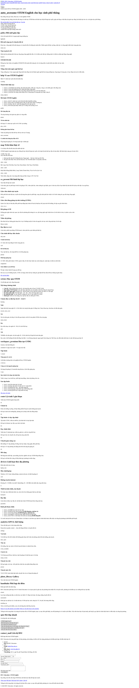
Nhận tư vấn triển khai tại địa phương (29, 608)
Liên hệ (25, 680)
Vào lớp (3, 4)
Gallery (21, 680)
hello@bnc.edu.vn (12, 646)
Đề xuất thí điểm (5, 22)
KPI (18, 680)
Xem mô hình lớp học (15, 22)
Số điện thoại (4, 663)
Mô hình (9, 680)
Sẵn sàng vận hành (5, 393)
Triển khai (13, 680)
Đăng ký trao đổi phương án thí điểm (10, 608)
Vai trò (2, 656)
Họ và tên (3, 658)
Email (2, 661)
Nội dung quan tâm (5, 670)
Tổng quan (3, 680)
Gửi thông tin (4, 672)
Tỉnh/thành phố (4, 664)
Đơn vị (2, 659)
